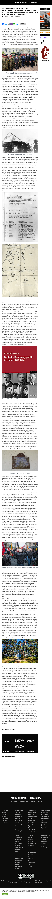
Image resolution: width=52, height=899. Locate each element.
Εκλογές (30, 824)
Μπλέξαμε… (6, 741)
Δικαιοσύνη (31, 820)
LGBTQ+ (17, 812)
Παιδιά (17, 835)
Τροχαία (17, 845)
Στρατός (30, 839)
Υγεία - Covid (19, 847)
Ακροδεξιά (31, 854)
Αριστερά (31, 814)
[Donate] (45, 35)
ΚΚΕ (29, 856)
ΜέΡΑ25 (30, 858)
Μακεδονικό (31, 831)
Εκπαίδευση (18, 860)
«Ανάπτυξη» (44, 837)
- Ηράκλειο (5, 818)
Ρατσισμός (18, 839)
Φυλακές (17, 851)
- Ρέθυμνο (5, 822)
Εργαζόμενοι (18, 820)
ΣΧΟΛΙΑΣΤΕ (23, 23)
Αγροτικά (43, 839)
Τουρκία (30, 841)
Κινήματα (17, 826)
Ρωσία (30, 837)
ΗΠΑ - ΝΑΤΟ (31, 830)
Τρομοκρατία (32, 843)
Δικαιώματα (18, 816)
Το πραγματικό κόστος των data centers (19, 740)
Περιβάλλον (44, 828)
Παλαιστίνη (31, 833)
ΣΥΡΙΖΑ (30, 866)
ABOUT (40, 802)
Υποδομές (44, 847)
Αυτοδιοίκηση (32, 812)
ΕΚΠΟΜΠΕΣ (14, 802)
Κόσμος (4, 812)
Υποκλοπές (31, 845)
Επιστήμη (17, 862)
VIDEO (33, 802)
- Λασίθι (4, 820)
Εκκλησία (17, 818)
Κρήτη (4, 816)
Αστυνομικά (18, 814)
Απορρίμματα (45, 816)
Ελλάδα (4, 814)
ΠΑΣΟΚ (30, 864)
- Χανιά (4, 824)
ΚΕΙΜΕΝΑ (24, 802)
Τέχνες (17, 868)
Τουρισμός (44, 845)
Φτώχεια (17, 849)
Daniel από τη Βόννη (9, 16)
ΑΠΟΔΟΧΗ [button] (5, 894)
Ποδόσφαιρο (18, 837)
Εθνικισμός (31, 822)
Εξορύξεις (44, 826)
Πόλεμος (30, 835)
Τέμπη (17, 841)
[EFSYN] (45, 53)
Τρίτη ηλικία (18, 843)
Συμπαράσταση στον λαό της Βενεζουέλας (31, 750)
